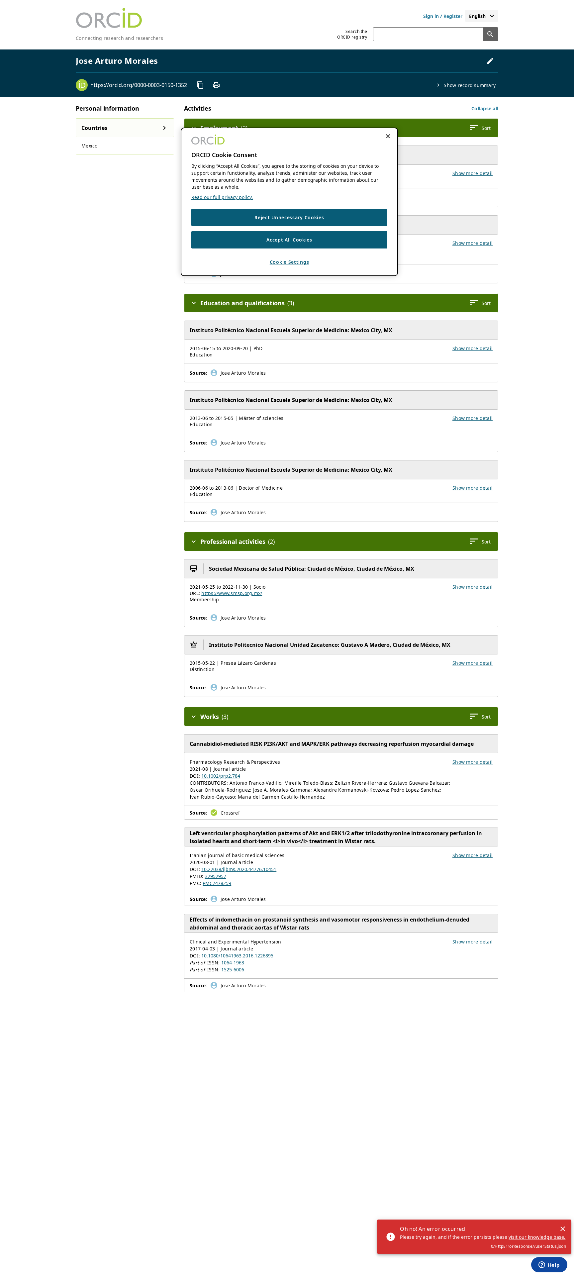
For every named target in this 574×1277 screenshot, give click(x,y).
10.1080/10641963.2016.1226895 (237, 955)
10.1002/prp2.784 (220, 776)
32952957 (215, 876)
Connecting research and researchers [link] (119, 38)
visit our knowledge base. (537, 1237)
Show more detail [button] (472, 173)
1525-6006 (232, 969)
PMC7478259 (217, 883)
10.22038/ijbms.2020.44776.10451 (238, 869)
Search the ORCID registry (352, 34)
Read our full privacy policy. (222, 197)
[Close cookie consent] (388, 136)
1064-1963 (232, 962)
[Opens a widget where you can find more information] (549, 1265)
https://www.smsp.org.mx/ (231, 593)
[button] (484, 108)
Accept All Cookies (289, 240)
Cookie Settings (289, 262)
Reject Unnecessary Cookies (289, 218)
